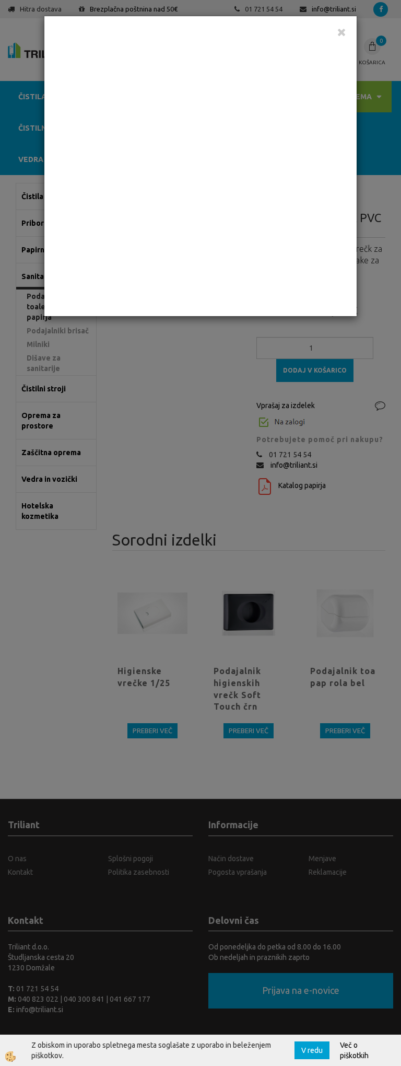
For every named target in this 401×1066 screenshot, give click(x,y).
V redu (312, 1050)
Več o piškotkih (354, 1050)
